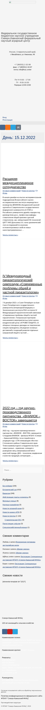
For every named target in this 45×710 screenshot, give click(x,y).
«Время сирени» (23, 549)
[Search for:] (22, 470)
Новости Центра (28, 191)
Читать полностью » (10, 235)
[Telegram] (13, 127)
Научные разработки (11, 505)
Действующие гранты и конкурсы (15, 497)
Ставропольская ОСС (13, 520)
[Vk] (2, 127)
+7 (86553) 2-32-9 (22, 65)
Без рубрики (7, 486)
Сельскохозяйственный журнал (15, 527)
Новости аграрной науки (12, 508)
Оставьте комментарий (12, 191)
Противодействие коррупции (11, 702)
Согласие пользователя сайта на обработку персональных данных (21, 691)
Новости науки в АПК (11, 512)
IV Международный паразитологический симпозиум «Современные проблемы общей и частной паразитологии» (22, 284)
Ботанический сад (10, 490)
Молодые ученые (9, 501)
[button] (22, 123)
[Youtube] (10, 631)
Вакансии (6, 493)
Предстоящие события (11, 524)
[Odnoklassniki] (7, 127)
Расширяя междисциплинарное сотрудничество (18, 183)
